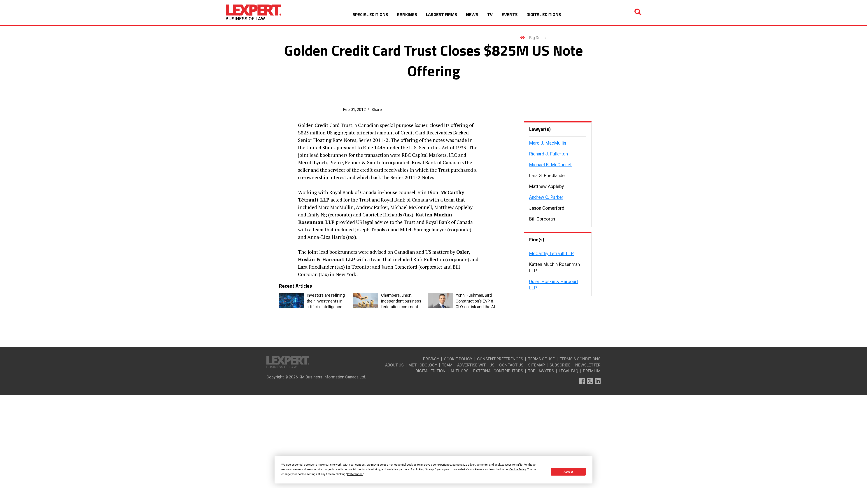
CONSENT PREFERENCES (500, 359)
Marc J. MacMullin (547, 143)
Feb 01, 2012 (354, 109)
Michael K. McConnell (550, 164)
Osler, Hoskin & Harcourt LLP (553, 285)
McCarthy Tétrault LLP (551, 253)
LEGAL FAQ (568, 370)
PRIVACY (431, 359)
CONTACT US (511, 365)
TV (490, 14)
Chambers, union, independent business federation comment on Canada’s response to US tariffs (401, 301)
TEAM (447, 365)
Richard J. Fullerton (548, 154)
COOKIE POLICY (458, 359)
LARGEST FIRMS (441, 14)
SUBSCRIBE (560, 365)
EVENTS (509, 14)
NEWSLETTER (588, 365)
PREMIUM (592, 370)
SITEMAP (536, 365)
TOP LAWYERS (541, 370)
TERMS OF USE (541, 359)
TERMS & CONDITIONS (580, 359)
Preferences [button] (355, 474)
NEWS (472, 14)
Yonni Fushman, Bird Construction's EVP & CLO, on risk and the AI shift (475, 301)
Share (376, 109)
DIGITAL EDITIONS (544, 14)
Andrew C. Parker (546, 197)
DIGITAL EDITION (430, 370)
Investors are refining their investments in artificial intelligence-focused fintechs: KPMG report (326, 301)
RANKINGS (407, 14)
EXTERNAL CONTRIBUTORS (498, 370)
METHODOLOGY (422, 365)
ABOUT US (394, 365)
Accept (568, 471)
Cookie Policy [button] (517, 469)
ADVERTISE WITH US (475, 365)
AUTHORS (459, 370)
